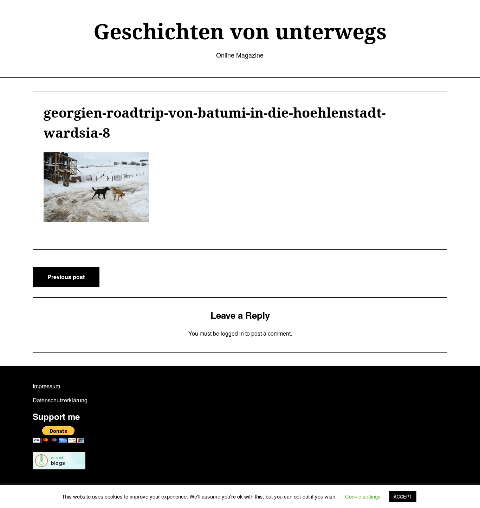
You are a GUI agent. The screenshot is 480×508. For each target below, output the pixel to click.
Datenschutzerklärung (60, 400)
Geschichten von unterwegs (240, 31)
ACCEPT (403, 496)
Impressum (46, 386)
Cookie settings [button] (363, 496)
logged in (232, 333)
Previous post (66, 277)
